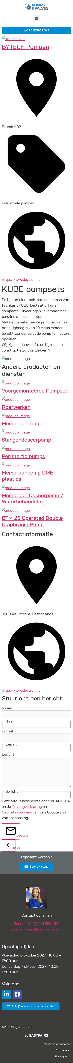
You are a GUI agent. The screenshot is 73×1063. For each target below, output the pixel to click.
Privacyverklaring (27, 806)
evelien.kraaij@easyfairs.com (36, 929)
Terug (14, 847)
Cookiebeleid (63, 1050)
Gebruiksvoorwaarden (20, 812)
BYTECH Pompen (25, 46)
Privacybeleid (63, 1056)
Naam (7, 708)
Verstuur (18, 835)
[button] (37, 18)
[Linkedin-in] (6, 994)
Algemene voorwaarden (57, 1043)
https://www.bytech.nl (21, 279)
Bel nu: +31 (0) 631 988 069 (36, 923)
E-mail (7, 731)
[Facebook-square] (17, 994)
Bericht (8, 754)
